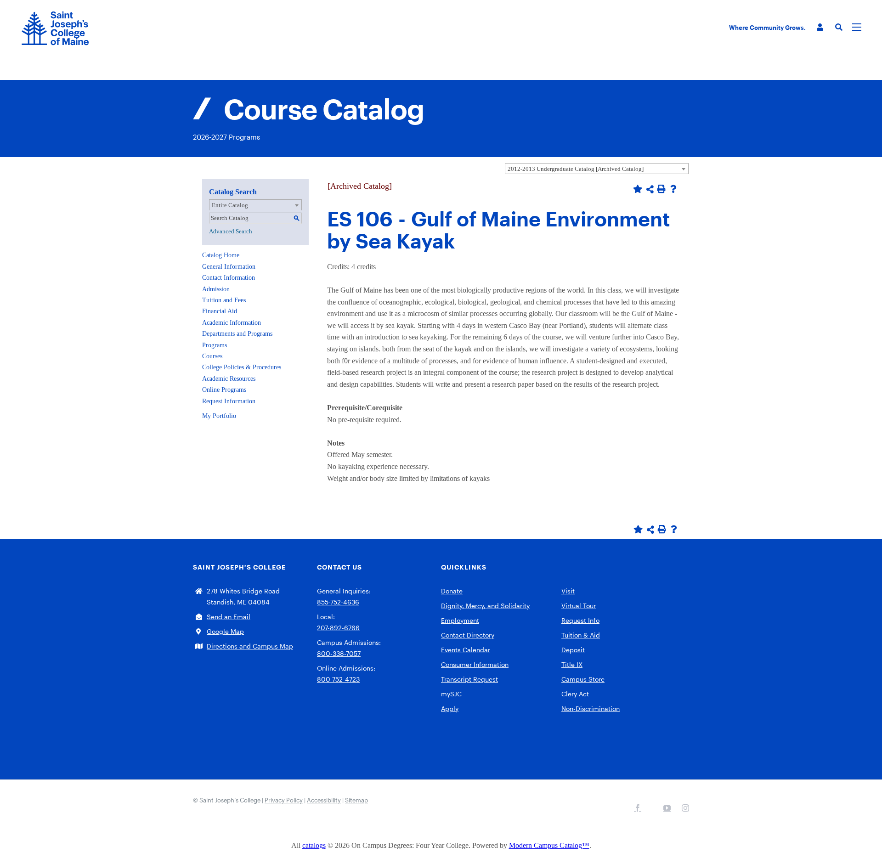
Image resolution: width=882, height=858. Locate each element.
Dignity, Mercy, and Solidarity (485, 606)
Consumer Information (475, 664)
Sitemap (356, 800)
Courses (212, 356)
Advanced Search (230, 231)
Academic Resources (228, 378)
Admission (216, 289)
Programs (214, 345)
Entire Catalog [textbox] (230, 205)
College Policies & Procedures (241, 367)
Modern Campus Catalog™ (549, 845)
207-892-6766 (338, 628)
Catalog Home (220, 255)
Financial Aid (219, 311)
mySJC (451, 694)
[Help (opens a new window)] (673, 188)
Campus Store (583, 679)
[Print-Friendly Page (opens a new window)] (661, 188)
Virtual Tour (578, 606)
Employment (460, 620)
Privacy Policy (284, 800)
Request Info (580, 620)
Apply (449, 708)
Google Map (225, 631)
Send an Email (228, 617)
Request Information (228, 401)
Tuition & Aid (580, 635)
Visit (568, 591)
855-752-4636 (338, 602)
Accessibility (324, 800)
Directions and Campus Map (250, 646)
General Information (228, 266)
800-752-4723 (338, 679)
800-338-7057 (339, 653)
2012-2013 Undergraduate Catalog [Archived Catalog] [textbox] (576, 168)
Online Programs (224, 389)
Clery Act (575, 694)
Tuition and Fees (224, 300)
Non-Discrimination (590, 708)
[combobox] (597, 168)
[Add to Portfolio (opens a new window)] (637, 188)
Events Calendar (465, 650)
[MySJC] (820, 27)
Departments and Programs (237, 333)
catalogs (314, 845)
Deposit (573, 650)
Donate (452, 591)
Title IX (571, 664)
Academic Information (231, 322)
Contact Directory (467, 635)
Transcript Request (469, 679)
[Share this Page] (650, 189)
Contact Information (228, 277)
